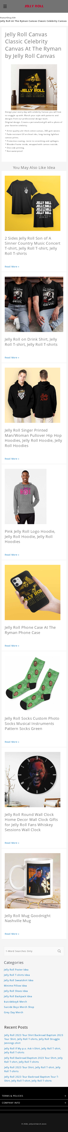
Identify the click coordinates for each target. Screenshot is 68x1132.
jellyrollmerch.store (37, 1124)
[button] (5, 6)
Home (3, 17)
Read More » (12, 266)
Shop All (11, 17)
